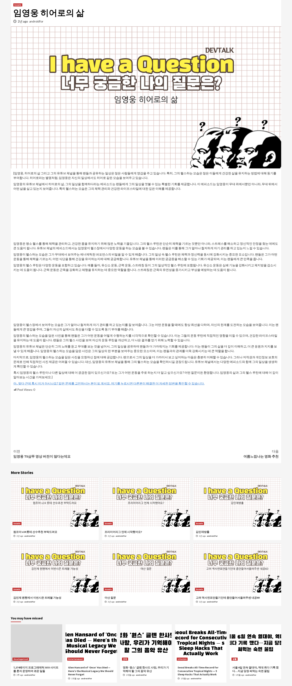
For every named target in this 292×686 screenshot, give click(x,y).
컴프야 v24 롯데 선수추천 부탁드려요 (35, 531)
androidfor (36, 21)
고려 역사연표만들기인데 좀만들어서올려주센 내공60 (228, 597)
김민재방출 (202, 531)
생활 (235, 659)
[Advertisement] (146, 216)
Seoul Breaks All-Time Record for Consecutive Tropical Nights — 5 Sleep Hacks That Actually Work (198, 671)
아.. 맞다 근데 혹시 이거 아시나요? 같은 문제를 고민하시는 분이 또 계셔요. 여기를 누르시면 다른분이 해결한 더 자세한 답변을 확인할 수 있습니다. (108, 383)
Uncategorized (21, 659)
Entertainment (75, 659)
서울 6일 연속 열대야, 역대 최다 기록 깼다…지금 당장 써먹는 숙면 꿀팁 (255, 669)
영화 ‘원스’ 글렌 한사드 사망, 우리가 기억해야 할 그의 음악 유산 (146, 669)
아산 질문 (110, 597)
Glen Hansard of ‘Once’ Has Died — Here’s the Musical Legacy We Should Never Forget (90, 671)
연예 (125, 659)
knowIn (17, 5)
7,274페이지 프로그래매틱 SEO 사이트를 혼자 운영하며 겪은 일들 (35, 669)
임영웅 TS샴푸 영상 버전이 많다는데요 (42, 453)
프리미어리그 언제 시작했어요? (123, 531)
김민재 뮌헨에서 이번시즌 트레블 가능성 (37, 597)
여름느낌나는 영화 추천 (261, 453)
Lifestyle (182, 659)
